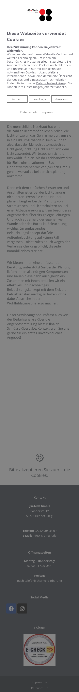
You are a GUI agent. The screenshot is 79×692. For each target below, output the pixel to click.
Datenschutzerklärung (51, 83)
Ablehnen (17, 98)
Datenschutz (28, 112)
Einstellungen (39, 98)
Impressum (49, 112)
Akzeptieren (62, 98)
